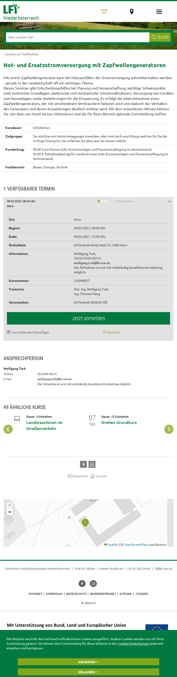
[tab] (88, 204)
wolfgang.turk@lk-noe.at (92, 263)
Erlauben (86, 672)
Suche (162, 37)
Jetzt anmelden (88, 318)
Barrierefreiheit (103, 594)
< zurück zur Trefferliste (20, 54)
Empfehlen (81, 476)
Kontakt (35, 594)
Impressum (54, 594)
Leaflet (112, 544)
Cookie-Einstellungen (133, 643)
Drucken (101, 476)
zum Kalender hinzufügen (31, 332)
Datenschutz (76, 594)
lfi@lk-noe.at (163, 568)
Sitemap (126, 594)
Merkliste (114, 332)
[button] (88, 204)
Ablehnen (86, 662)
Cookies (142, 594)
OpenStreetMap (135, 544)
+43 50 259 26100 (138, 568)
